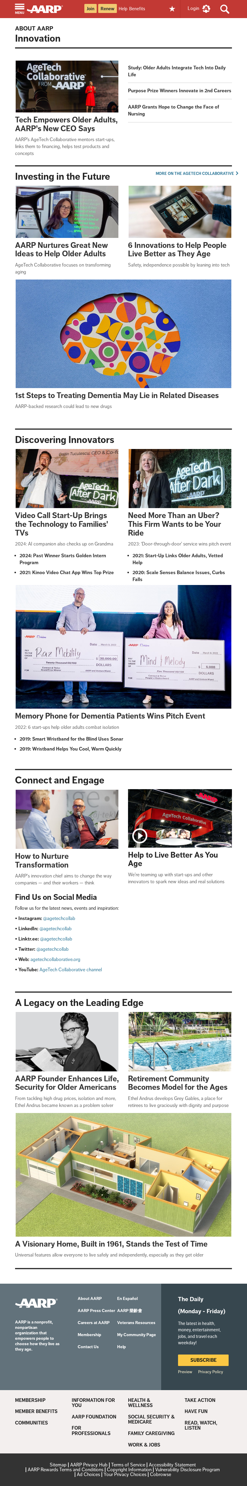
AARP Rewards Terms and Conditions (65, 1469)
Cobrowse (160, 1474)
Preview (185, 1371)
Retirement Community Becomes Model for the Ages (177, 1083)
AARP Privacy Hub (89, 1465)
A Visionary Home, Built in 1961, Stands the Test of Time (111, 1244)
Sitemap (58, 1465)
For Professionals (91, 1430)
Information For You (93, 1403)
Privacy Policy (210, 1371)
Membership (30, 1400)
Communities (31, 1423)
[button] (19, 9)
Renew (107, 8)
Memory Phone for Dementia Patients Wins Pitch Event (110, 716)
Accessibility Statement (172, 1465)
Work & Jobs (144, 1445)
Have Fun (196, 1411)
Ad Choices (88, 1474)
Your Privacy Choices (125, 1474)
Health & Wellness (140, 1403)
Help (123, 8)
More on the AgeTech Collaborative (195, 173)
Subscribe (203, 1360)
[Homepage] (48, 8)
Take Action (200, 1400)
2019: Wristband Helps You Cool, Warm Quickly (70, 749)
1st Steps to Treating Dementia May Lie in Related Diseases (117, 395)
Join (90, 8)
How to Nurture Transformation (42, 861)
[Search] (225, 9)
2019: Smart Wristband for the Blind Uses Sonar (71, 739)
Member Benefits (36, 1411)
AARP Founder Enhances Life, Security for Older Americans (67, 1083)
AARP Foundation (94, 1417)
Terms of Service (128, 1465)
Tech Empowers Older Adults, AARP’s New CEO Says (66, 124)
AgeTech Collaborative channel (70, 969)
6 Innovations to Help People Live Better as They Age (177, 250)
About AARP (34, 28)
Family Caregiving (151, 1433)
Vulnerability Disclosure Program (187, 1469)
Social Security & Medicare (151, 1419)
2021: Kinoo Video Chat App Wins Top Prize (67, 572)
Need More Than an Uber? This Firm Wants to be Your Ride (174, 524)
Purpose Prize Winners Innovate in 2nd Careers (179, 90)
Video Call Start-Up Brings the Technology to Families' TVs (61, 524)
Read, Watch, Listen (201, 1425)
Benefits (137, 8)
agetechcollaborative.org (55, 959)
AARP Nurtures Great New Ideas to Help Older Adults (61, 250)
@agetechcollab (59, 918)
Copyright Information (129, 1469)
